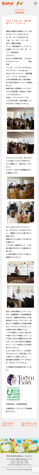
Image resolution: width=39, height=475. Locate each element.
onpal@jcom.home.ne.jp (22, 464)
